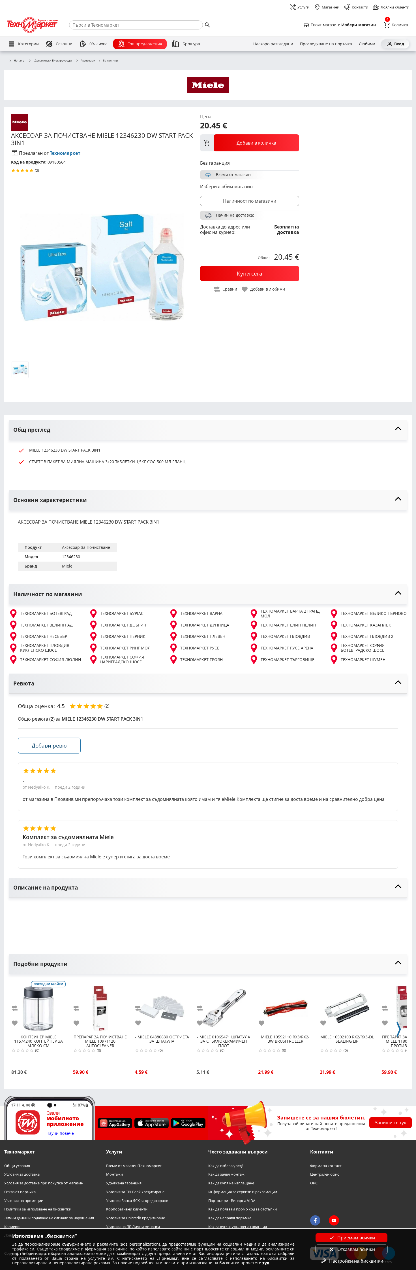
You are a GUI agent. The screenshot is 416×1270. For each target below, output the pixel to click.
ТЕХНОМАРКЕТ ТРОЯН (201, 659)
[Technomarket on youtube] (334, 1220)
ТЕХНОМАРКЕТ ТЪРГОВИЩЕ (287, 659)
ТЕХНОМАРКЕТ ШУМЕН (363, 659)
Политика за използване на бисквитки (37, 1209)
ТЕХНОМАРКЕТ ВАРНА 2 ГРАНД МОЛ (290, 613)
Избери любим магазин (226, 186)
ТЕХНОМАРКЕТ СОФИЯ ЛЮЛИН (50, 659)
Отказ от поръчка (20, 1191)
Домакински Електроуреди (53, 60)
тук (265, 1262)
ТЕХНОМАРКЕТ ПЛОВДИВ (285, 636)
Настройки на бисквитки (356, 1261)
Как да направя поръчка (229, 1218)
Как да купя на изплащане (231, 1183)
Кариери (12, 1226)
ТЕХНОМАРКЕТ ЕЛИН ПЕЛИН (288, 625)
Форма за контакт (326, 1165)
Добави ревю (49, 745)
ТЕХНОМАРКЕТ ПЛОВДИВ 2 (367, 636)
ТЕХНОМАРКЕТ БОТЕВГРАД (46, 613)
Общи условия (17, 1165)
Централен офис (324, 1174)
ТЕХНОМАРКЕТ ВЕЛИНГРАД (46, 625)
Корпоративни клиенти (126, 1209)
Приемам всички (356, 1238)
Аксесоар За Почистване (86, 547)
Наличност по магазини (249, 201)
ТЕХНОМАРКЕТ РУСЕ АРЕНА (287, 648)
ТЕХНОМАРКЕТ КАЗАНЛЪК (366, 625)
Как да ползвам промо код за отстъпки (242, 1209)
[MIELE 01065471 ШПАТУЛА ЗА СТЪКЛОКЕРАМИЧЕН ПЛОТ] (223, 1006)
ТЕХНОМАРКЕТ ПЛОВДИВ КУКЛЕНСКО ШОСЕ (44, 648)
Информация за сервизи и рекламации (242, 1191)
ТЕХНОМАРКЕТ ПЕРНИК (122, 636)
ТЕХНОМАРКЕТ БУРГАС (121, 613)
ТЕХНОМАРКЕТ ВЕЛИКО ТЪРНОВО (374, 613)
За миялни (110, 60)
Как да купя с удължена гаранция (237, 1226)
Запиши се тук (390, 1122)
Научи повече (60, 1133)
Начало (19, 60)
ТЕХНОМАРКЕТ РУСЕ (199, 648)
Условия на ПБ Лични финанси (133, 1226)
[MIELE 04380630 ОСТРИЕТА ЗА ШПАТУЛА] (161, 1006)
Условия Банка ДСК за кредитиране (137, 1200)
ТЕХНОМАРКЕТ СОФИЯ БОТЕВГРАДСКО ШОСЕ (363, 648)
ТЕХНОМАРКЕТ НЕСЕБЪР (43, 636)
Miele (67, 566)
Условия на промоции (23, 1200)
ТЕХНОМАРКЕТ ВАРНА (201, 613)
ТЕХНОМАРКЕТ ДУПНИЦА (204, 625)
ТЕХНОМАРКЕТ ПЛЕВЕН (202, 636)
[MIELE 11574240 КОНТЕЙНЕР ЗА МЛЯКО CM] (38, 1006)
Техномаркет (65, 153)
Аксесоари (88, 60)
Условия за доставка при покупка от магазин (43, 1183)
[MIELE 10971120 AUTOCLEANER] (100, 1006)
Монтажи (114, 1174)
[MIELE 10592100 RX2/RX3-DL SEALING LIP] (347, 1006)
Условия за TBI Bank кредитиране (135, 1191)
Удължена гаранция (123, 1183)
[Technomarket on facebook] (315, 1220)
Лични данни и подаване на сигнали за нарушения (49, 1218)
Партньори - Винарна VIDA (231, 1200)
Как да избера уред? (225, 1165)
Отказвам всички (356, 1249)
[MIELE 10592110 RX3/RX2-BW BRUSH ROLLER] (285, 1006)
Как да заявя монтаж (226, 1174)
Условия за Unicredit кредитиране (135, 1218)
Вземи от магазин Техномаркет (134, 1165)
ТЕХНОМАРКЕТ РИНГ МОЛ (125, 648)
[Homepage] (32, 25)
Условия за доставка (22, 1174)
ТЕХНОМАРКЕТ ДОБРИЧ (123, 625)
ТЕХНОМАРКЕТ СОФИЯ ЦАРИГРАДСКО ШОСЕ (122, 659)
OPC (314, 1183)
